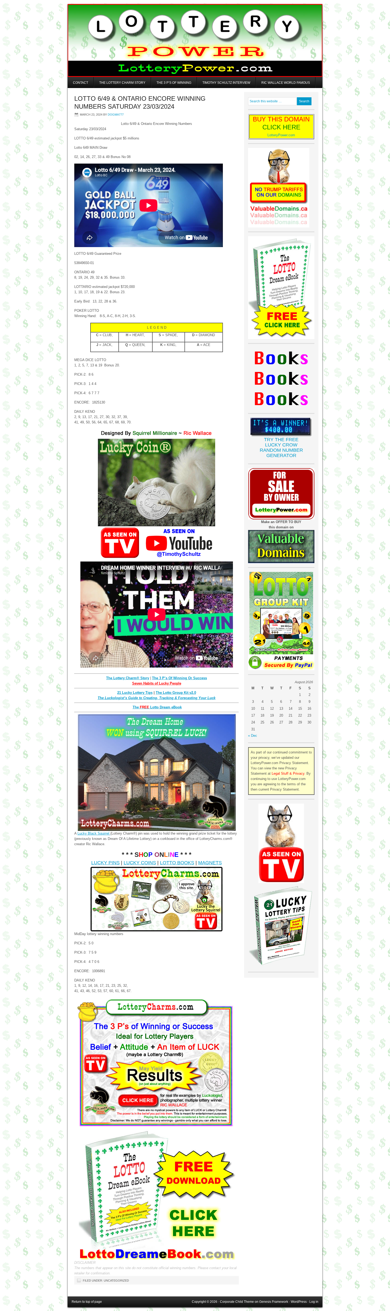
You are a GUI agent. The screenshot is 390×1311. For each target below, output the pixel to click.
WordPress (299, 1302)
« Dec (252, 736)
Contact (80, 83)
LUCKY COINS (140, 862)
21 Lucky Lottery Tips (135, 693)
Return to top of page (87, 1302)
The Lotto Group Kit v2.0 (176, 693)
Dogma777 (116, 114)
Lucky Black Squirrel (93, 833)
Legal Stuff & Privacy (288, 773)
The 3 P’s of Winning (174, 83)
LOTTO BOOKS (177, 862)
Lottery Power (195, 40)
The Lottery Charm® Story (127, 678)
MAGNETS (210, 862)
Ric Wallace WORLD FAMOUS (285, 83)
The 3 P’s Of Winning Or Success (179, 678)
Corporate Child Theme (237, 1302)
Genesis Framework (273, 1302)
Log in (313, 1302)
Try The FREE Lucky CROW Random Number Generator (281, 447)
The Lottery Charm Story (122, 83)
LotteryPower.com (281, 135)
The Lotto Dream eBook (157, 707)
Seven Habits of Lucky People (156, 683)
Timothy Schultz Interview (226, 83)
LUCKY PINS (105, 862)
